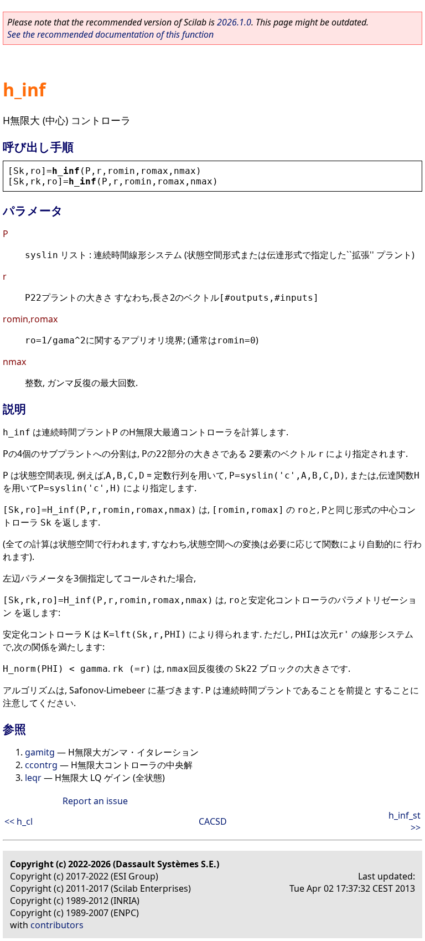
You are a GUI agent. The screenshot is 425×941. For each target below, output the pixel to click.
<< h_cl (18, 821)
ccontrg (41, 765)
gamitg (40, 752)
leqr (33, 778)
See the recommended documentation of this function (110, 34)
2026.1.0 (234, 22)
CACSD (213, 821)
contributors (57, 925)
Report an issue (95, 801)
